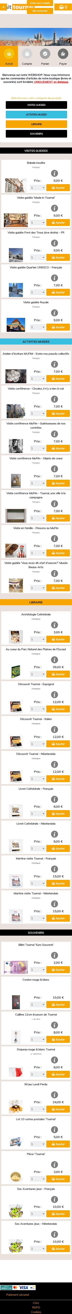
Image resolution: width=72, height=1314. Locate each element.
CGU (36, 1303)
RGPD (36, 1307)
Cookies (36, 1312)
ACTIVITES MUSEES (36, 114)
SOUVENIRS (36, 133)
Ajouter (60, 187)
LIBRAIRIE (36, 124)
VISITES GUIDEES (36, 105)
